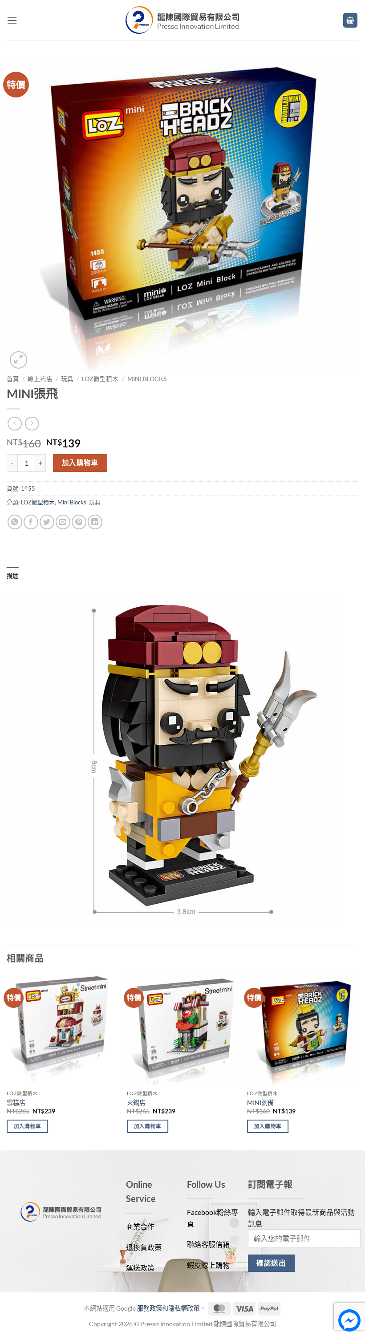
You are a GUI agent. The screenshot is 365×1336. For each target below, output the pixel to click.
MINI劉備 (260, 1102)
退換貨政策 (144, 1247)
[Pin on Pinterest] (79, 522)
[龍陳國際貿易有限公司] (182, 20)
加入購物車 (80, 463)
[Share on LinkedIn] (95, 522)
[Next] (358, 1061)
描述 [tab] (13, 575)
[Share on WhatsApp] (15, 522)
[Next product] (14, 423)
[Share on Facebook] (31, 522)
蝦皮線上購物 (208, 1265)
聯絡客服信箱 (208, 1244)
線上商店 (40, 378)
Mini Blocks (146, 378)
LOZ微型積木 (100, 378)
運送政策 (140, 1267)
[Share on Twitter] (47, 522)
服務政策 (149, 1308)
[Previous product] (32, 423)
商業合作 (140, 1226)
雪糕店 (16, 1102)
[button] (12, 20)
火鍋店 (136, 1102)
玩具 (67, 378)
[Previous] (7, 1061)
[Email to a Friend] (63, 522)
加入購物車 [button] (27, 1126)
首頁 (13, 378)
